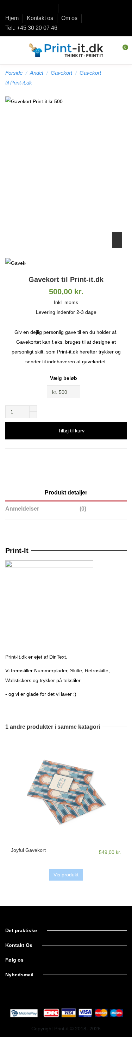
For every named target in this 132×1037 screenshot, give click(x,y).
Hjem (12, 18)
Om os (70, 18)
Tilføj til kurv (71, 430)
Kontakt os (41, 18)
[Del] (66, 458)
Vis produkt (66, 874)
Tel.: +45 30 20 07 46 (31, 28)
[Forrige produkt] (117, 78)
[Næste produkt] (124, 78)
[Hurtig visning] (66, 843)
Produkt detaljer (66, 493)
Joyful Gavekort (28, 850)
